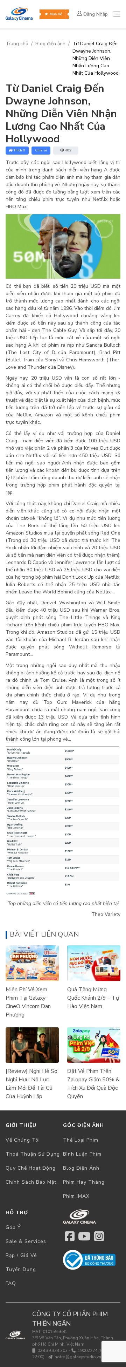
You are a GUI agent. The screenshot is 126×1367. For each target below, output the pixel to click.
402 (68, 150)
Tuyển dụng (21, 1269)
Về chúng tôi (23, 1140)
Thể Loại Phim (80, 1140)
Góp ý (13, 1227)
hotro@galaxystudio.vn (78, 1357)
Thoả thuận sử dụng (33, 1154)
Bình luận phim (82, 1154)
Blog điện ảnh (50, 43)
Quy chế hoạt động (31, 1168)
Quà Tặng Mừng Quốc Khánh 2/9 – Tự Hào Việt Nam (93, 998)
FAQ (11, 1283)
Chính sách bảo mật (31, 1182)
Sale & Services (26, 1241)
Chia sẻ (41, 150)
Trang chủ (17, 43)
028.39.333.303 (52, 1350)
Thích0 (19, 150)
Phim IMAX (76, 1196)
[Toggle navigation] (116, 14)
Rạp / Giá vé (21, 1255)
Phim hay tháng (84, 1182)
